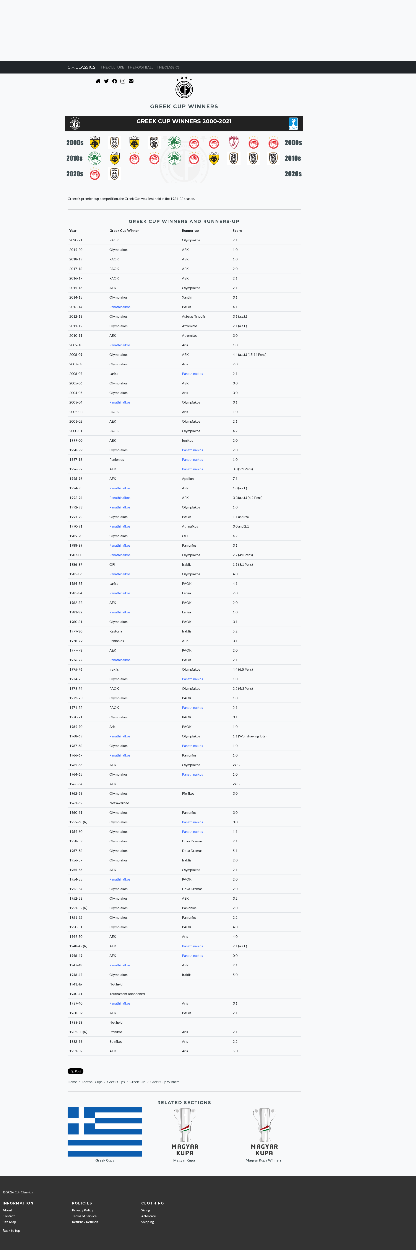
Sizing (145, 1210)
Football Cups (92, 1082)
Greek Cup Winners (164, 1082)
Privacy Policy (82, 1210)
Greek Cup (138, 1082)
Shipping (147, 1222)
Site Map (9, 1222)
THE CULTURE (112, 67)
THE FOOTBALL (140, 67)
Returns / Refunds (85, 1222)
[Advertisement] (130, 30)
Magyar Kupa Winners (264, 1160)
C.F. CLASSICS (81, 67)
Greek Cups (116, 1082)
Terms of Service (84, 1216)
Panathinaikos (119, 307)
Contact (9, 1216)
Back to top (11, 1230)
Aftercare (148, 1216)
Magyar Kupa (184, 1160)
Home (72, 1082)
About (7, 1210)
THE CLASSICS (168, 67)
